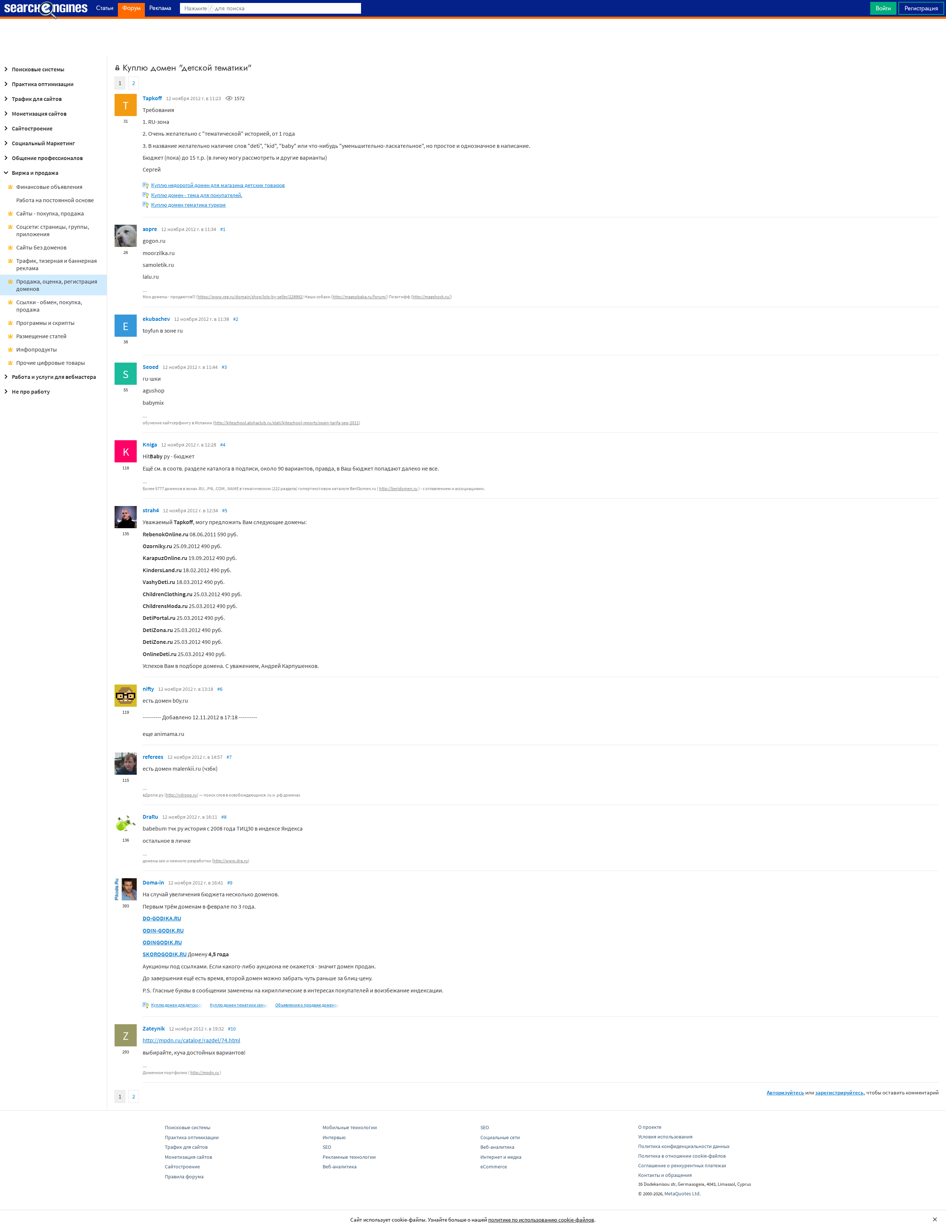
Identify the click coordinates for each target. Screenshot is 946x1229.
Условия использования (665, 1136)
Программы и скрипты (45, 322)
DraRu (150, 816)
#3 (224, 367)
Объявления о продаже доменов (307, 1005)
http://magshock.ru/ (431, 296)
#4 (222, 444)
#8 (224, 817)
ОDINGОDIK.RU (162, 942)
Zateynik (154, 1028)
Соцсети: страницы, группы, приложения (52, 230)
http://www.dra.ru (230, 860)
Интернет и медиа (500, 1157)
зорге (150, 228)
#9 (229, 882)
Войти (883, 8)
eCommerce (493, 1166)
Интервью (334, 1137)
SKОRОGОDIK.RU (165, 954)
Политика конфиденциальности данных (683, 1146)
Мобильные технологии (350, 1127)
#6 (219, 689)
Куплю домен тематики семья (239, 1005)
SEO (327, 1147)
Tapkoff (152, 98)
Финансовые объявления (49, 186)
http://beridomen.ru (398, 488)
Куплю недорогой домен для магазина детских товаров (218, 185)
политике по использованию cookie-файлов (541, 1219)
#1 (222, 229)
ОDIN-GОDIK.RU (163, 930)
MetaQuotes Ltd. (682, 1193)
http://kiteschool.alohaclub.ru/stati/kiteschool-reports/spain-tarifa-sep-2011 (286, 422)
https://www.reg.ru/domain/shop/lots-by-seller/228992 (250, 296)
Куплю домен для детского (177, 1005)
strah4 (151, 510)
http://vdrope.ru (181, 795)
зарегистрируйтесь (839, 1092)
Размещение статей (41, 336)
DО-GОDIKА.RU (162, 918)
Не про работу (31, 391)
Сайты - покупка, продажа (50, 213)
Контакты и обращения (665, 1175)
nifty (148, 688)
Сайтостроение (32, 128)
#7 (229, 757)
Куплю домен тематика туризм (188, 204)
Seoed (151, 366)
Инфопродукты (36, 349)
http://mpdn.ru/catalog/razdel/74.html (191, 1040)
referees (153, 756)
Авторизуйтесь (785, 1092)
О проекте (649, 1127)
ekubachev (156, 318)
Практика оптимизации (43, 84)
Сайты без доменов (41, 247)
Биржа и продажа (35, 172)
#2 (235, 319)
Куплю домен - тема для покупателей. (196, 194)
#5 (224, 510)
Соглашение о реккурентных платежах (682, 1165)
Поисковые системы (38, 69)
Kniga (150, 444)
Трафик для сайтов (37, 98)
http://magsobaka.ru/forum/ (360, 296)
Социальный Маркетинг (43, 143)
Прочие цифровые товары (50, 362)
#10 (232, 1028)
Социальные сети (500, 1137)
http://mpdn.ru (204, 1072)
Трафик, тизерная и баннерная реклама (56, 264)
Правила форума (184, 1176)
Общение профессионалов (47, 158)
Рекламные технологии (349, 1157)
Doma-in (153, 882)
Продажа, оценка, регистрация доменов (56, 285)
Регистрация (921, 8)
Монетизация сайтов (39, 113)
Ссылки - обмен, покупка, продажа (49, 305)
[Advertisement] (473, 37)
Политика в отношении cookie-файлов (682, 1155)
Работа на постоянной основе (55, 200)
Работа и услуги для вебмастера (54, 376)
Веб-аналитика (340, 1166)
